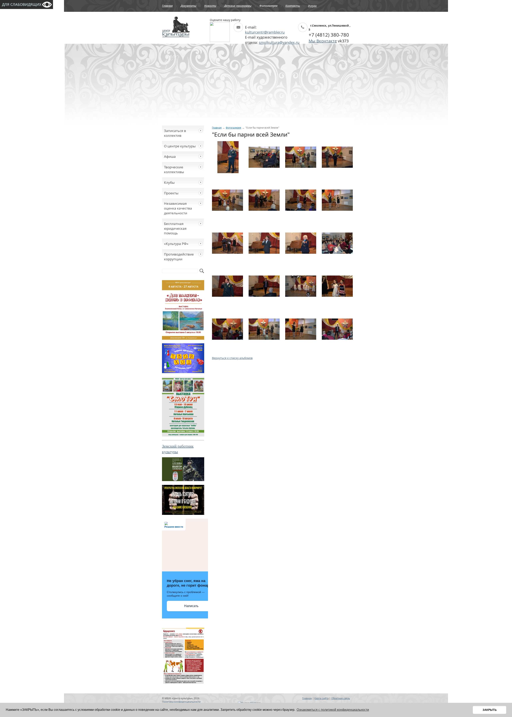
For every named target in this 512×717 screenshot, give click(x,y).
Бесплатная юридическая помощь (175, 228)
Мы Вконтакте (323, 41)
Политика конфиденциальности (181, 701)
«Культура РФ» (176, 243)
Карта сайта (321, 698)
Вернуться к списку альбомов (232, 358)
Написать (191, 606)
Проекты (171, 193)
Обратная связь (340, 698)
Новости (210, 6)
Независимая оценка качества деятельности (178, 208)
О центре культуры (180, 146)
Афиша (170, 156)
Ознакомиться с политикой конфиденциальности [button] (333, 709)
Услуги (312, 6)
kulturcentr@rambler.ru (265, 32)
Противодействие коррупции (179, 256)
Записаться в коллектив (175, 133)
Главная (167, 6)
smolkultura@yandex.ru (279, 42)
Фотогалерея (268, 6)
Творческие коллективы (174, 169)
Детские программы (237, 6)
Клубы (169, 182)
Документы (188, 6)
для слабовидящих (21, 4)
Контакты (292, 6)
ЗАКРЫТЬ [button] (490, 709)
